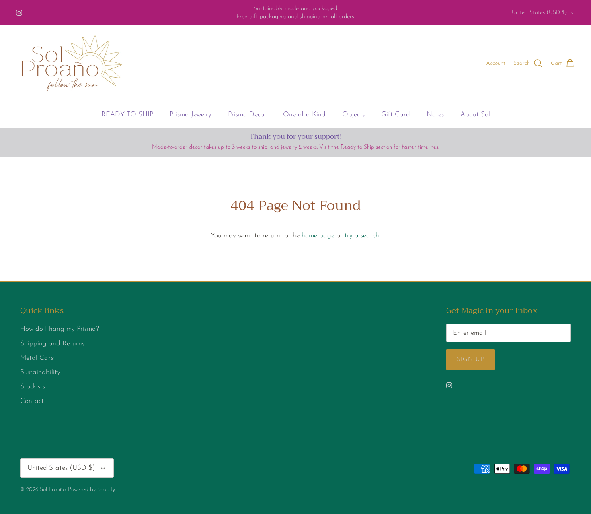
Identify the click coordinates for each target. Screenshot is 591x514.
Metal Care (37, 358)
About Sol (475, 114)
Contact (32, 401)
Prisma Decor (247, 114)
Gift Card (395, 114)
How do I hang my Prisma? (59, 329)
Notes (435, 114)
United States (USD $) (539, 13)
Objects (353, 114)
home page (318, 235)
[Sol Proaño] (71, 63)
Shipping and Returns (52, 343)
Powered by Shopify (91, 490)
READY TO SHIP (127, 114)
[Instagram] (19, 13)
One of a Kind (304, 114)
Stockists (32, 386)
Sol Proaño (53, 490)
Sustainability (40, 372)
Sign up (470, 360)
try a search (362, 235)
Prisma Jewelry (190, 114)
